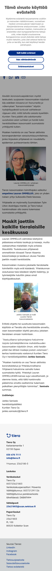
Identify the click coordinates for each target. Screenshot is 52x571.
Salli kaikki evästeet (26, 53)
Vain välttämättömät (26, 60)
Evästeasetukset (26, 67)
